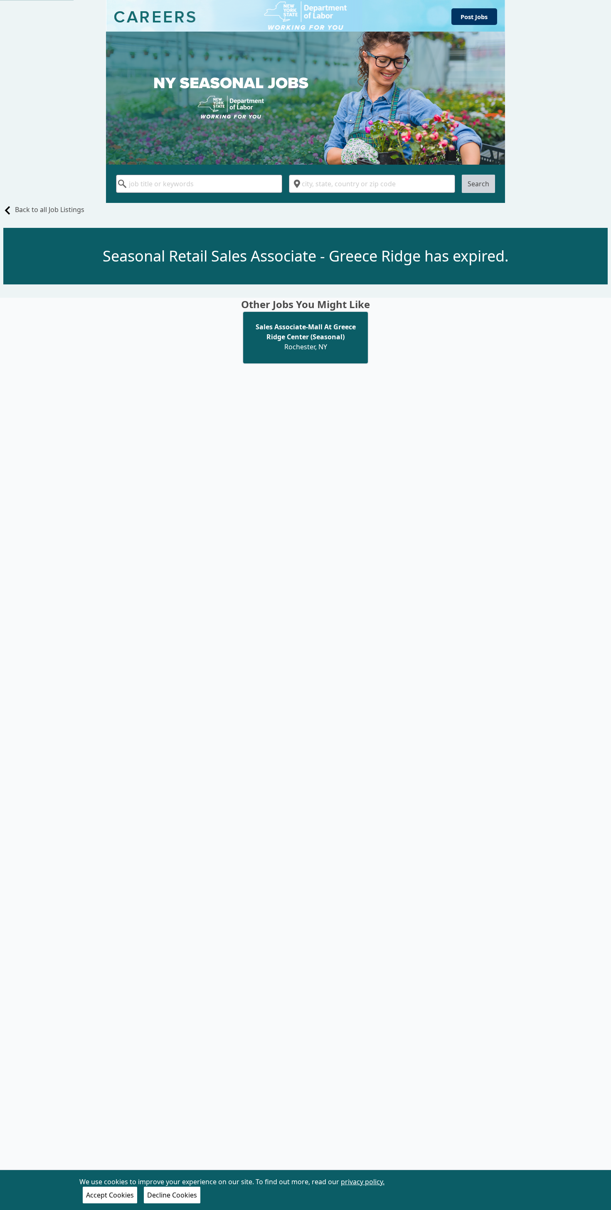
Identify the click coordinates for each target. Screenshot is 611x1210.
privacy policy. (362, 1181)
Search (478, 183)
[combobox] (199, 184)
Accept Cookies (110, 1195)
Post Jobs (474, 16)
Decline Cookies (172, 1195)
